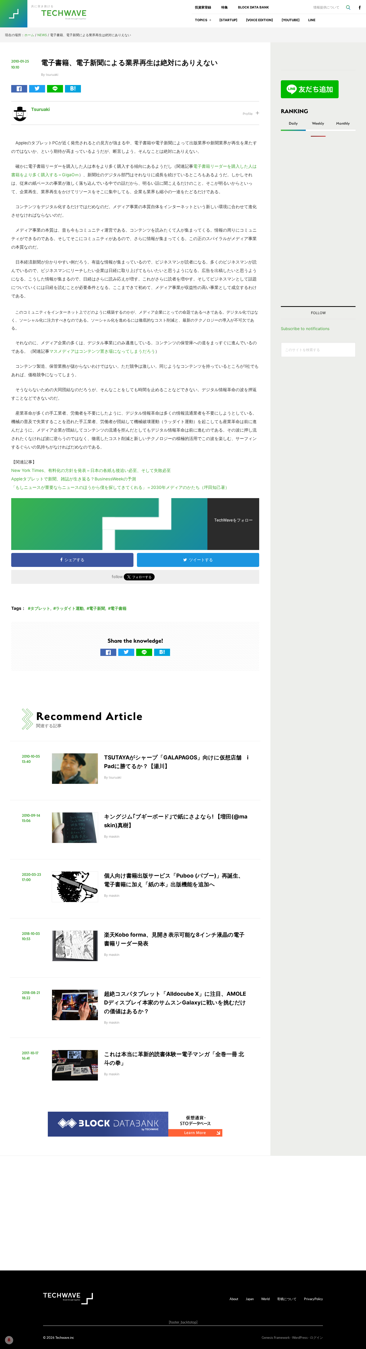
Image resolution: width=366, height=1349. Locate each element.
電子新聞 (97, 608)
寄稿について (287, 1298)
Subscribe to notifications (305, 328)
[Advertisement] (318, 221)
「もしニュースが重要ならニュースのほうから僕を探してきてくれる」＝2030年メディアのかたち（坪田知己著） (120, 487)
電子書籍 (118, 608)
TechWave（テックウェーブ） (48, 13)
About (234, 1298)
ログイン (316, 1337)
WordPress (300, 1337)
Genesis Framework (276, 1337)
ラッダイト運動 (70, 608)
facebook (360, 7)
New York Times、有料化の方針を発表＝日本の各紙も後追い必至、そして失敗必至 (91, 470)
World (265, 1298)
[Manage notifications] (9, 1340)
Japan (250, 1298)
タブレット (40, 608)
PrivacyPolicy (313, 1298)
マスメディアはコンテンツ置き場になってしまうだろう (102, 351)
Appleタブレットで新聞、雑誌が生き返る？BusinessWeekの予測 (73, 478)
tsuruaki (40, 109)
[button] (210, 21)
